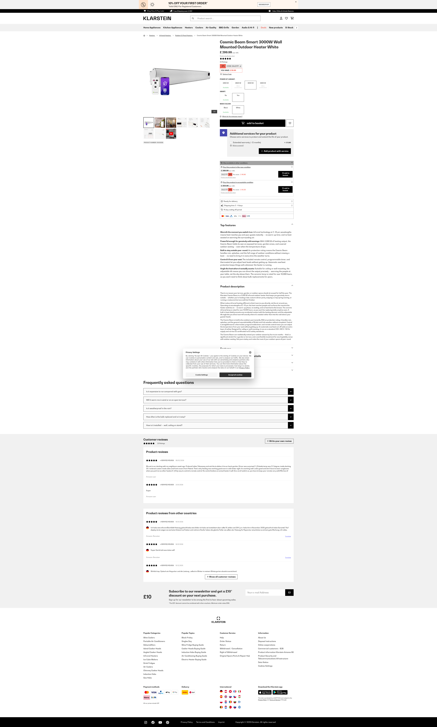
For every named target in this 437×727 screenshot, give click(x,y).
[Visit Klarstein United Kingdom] (225, 696)
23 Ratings (223, 62)
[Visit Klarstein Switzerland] (230, 691)
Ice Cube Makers (150, 659)
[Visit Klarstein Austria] (225, 691)
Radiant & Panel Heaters (184, 35)
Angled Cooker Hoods (152, 652)
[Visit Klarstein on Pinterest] (167, 722)
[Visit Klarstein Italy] (239, 691)
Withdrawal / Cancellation (231, 648)
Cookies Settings (265, 666)
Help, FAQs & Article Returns (283, 11)
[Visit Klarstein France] (235, 691)
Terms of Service (275, 700)
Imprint (221, 722)
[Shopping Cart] (292, 18)
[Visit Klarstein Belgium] (221, 707)
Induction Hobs (149, 674)
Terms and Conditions (205, 722)
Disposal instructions (267, 641)
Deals (263, 27)
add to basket (255, 123)
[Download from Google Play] (280, 692)
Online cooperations (266, 645)
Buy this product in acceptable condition (238, 182)
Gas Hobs (147, 678)
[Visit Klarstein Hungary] (239, 696)
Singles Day (187, 641)
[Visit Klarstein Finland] (239, 702)
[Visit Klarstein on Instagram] (145, 722)
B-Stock (289, 27)
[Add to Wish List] (290, 123)
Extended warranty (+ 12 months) (247, 142)
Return (223, 645)
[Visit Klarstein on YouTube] (160, 722)
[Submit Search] (193, 18)
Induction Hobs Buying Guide (194, 652)
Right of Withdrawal (228, 652)
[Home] (146, 35)
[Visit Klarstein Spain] (221, 696)
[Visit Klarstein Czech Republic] (235, 696)
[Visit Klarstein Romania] (230, 702)
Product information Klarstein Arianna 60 (276, 652)
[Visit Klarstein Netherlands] (225, 707)
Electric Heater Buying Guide (194, 659)
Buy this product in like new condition (237, 167)
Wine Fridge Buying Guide (193, 645)
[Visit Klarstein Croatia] (225, 702)
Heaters (152, 35)
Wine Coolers (149, 637)
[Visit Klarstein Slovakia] (230, 696)
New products (276, 27)
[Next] (296, 27)
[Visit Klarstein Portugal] (230, 707)
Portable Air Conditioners (154, 641)
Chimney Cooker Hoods (153, 670)
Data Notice (263, 662)
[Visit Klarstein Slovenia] (235, 707)
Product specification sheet (227, 56)
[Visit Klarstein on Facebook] (153, 722)
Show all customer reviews (222, 577)
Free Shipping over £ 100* (182, 11)
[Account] (281, 18)
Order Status (225, 641)
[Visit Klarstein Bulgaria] (235, 702)
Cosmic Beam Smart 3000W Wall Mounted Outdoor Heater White (220, 35)
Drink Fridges (149, 663)
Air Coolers (148, 667)
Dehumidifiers (149, 645)
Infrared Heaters (165, 35)
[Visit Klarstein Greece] (239, 707)
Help (222, 637)
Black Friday (187, 637)
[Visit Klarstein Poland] (221, 702)
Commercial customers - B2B (270, 648)
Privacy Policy (262, 700)
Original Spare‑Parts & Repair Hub (235, 656)
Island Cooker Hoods (152, 648)
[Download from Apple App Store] (265, 692)
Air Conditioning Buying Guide (194, 656)
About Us (262, 637)
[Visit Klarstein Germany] (221, 691)
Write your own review (280, 441)
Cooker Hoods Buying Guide (193, 648)
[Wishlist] (286, 18)
